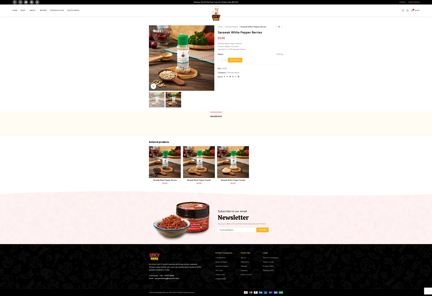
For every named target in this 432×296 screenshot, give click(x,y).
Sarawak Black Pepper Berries (165, 180)
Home (220, 27)
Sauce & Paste (221, 262)
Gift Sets (219, 270)
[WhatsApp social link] (235, 76)
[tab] (216, 115)
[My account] (407, 10)
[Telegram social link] (238, 76)
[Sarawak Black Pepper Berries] (165, 162)
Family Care (220, 274)
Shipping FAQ (268, 270)
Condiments (220, 258)
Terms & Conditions (271, 258)
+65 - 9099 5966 (167, 275)
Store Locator (246, 274)
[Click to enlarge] (153, 86)
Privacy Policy (268, 266)
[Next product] (281, 26)
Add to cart (235, 60)
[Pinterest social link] (31, 2)
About (243, 258)
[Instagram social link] (20, 2)
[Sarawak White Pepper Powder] (233, 162)
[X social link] (227, 76)
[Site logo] (216, 13)
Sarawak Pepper (231, 27)
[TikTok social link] (37, 2)
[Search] (403, 10)
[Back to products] (279, 26)
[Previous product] (276, 26)
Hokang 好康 (220, 279)
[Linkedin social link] (233, 76)
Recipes (244, 266)
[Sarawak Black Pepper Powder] (199, 162)
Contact (244, 270)
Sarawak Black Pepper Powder (199, 180)
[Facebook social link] (14, 2)
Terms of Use (268, 262)
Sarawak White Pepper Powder (233, 180)
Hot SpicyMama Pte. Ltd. (161, 292)
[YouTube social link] (26, 2)
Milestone (245, 262)
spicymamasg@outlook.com (167, 278)
